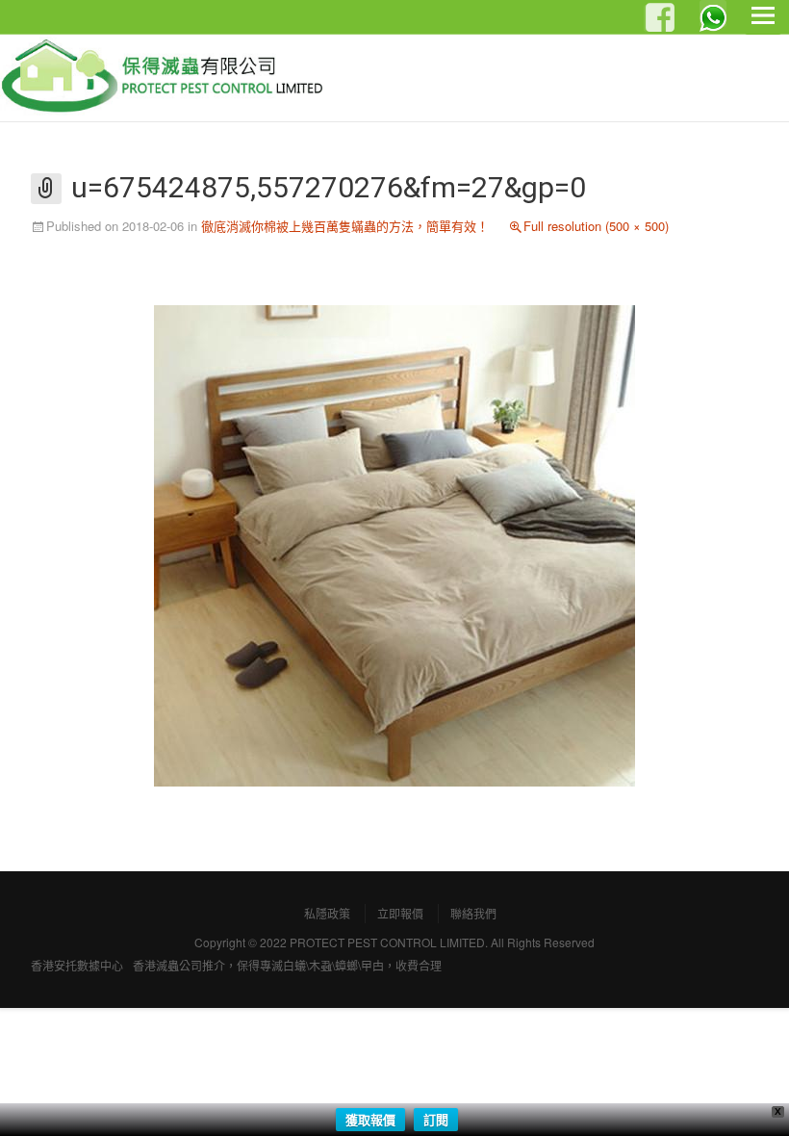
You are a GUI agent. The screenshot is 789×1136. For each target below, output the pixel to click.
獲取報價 (370, 1119)
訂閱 (435, 1119)
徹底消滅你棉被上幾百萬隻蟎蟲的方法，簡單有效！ (345, 226)
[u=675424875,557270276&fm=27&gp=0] (394, 543)
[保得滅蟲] (171, 77)
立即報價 (400, 913)
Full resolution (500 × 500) (596, 226)
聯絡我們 (473, 913)
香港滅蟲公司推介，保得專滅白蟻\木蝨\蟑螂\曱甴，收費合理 (287, 965)
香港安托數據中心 (77, 965)
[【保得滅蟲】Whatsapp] (713, 13)
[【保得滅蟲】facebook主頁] (657, 18)
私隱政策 (327, 913)
